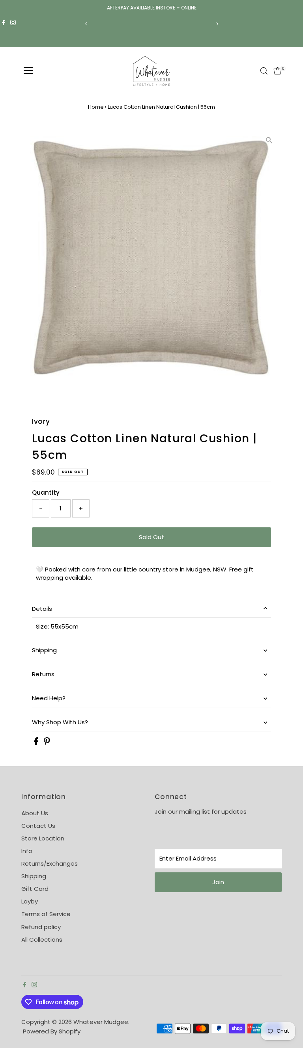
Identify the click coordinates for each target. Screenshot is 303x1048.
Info (26, 851)
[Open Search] (263, 70)
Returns (43, 674)
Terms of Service (46, 914)
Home (96, 107)
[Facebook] (3, 23)
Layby (29, 901)
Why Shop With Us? (60, 722)
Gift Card (35, 889)
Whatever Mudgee (100, 1022)
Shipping (44, 650)
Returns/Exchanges (49, 863)
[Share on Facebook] (37, 743)
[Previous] (86, 24)
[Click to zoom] (269, 140)
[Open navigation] (28, 71)
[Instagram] (13, 23)
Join (218, 882)
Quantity (46, 492)
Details (42, 609)
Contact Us (38, 826)
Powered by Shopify (51, 1031)
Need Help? (48, 698)
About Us (34, 813)
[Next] (217, 24)
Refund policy (41, 927)
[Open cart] (277, 70)
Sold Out (151, 537)
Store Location (42, 838)
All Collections (41, 939)
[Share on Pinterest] (47, 743)
